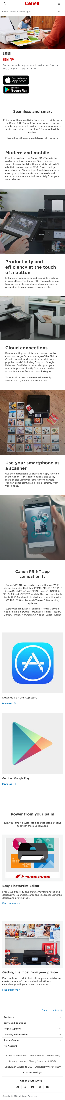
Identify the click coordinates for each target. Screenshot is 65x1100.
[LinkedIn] (32, 1087)
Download (7, 703)
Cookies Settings (32, 1072)
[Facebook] (17, 1087)
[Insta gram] (25, 1087)
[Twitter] (39, 1087)
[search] (4, 3)
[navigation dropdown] (59, 3)
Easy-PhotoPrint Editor (20, 886)
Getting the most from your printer (30, 972)
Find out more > (11, 903)
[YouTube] (47, 1087)
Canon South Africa (31, 1081)
